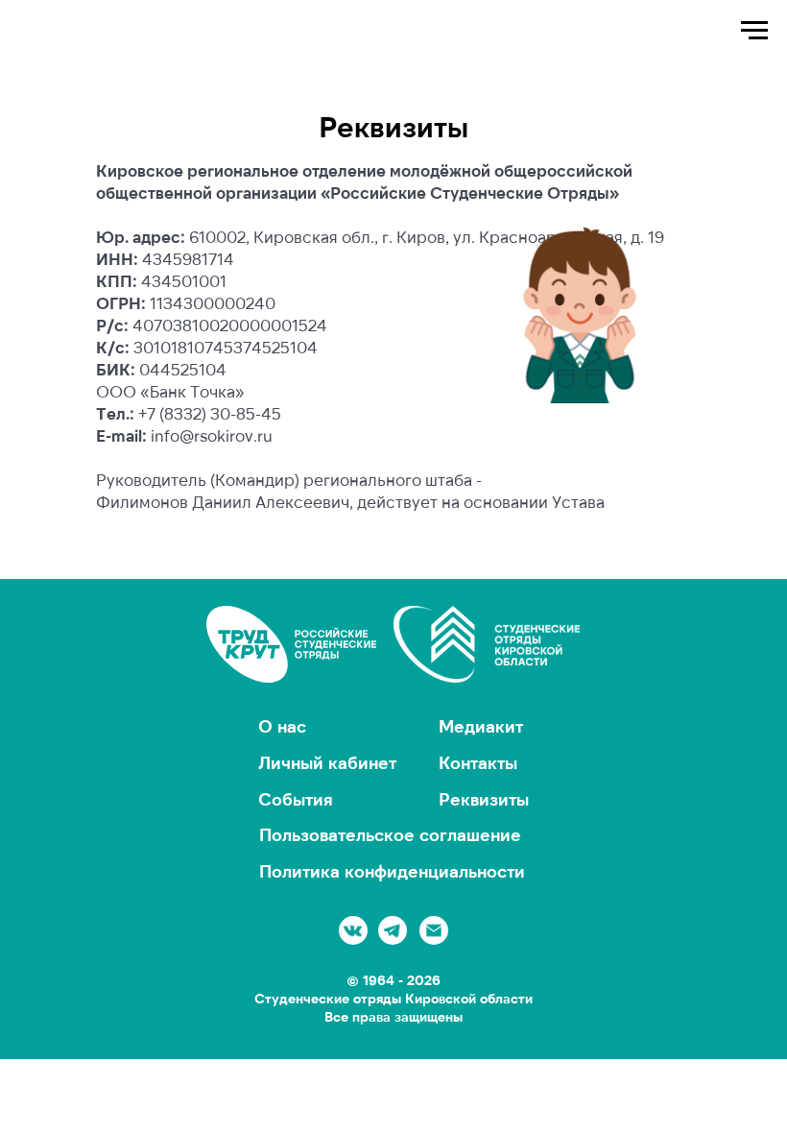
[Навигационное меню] (754, 30)
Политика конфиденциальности (392, 870)
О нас (282, 725)
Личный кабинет (327, 762)
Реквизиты (484, 798)
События (295, 798)
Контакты (478, 762)
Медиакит (481, 725)
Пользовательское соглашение (390, 834)
